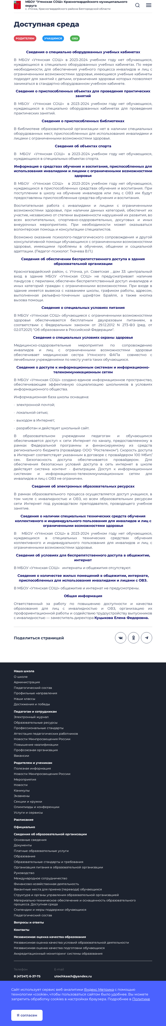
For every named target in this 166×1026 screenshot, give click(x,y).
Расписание (24, 820)
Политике (141, 999)
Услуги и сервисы (28, 812)
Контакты (21, 930)
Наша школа (24, 671)
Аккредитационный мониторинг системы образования (58, 953)
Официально (24, 827)
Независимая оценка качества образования (50, 937)
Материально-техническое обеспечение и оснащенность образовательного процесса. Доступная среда (75, 902)
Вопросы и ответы (29, 922)
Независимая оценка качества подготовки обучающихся (59, 948)
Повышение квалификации (36, 745)
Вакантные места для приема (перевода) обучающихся (58, 889)
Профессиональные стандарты (39, 728)
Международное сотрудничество (40, 878)
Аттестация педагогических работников (46, 734)
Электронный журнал (31, 717)
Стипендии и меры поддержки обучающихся (50, 910)
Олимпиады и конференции (36, 807)
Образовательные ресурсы (35, 723)
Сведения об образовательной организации (50, 834)
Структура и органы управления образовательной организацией (66, 895)
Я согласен (27, 1015)
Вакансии (21, 756)
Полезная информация (32, 768)
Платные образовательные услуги (41, 851)
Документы (23, 845)
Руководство (24, 873)
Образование (24, 856)
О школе (21, 677)
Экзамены (22, 796)
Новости (21, 785)
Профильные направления (35, 693)
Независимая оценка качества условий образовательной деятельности (71, 942)
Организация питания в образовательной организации (58, 867)
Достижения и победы (32, 704)
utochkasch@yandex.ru (73, 976)
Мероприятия (25, 779)
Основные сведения (30, 840)
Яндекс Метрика (99, 990)
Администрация (27, 682)
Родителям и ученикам (33, 763)
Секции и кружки (28, 801)
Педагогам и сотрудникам (35, 711)
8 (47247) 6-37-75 (27, 976)
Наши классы (24, 699)
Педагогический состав (33, 688)
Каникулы (22, 790)
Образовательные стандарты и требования (48, 862)
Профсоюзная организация (36, 750)
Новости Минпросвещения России (42, 739)
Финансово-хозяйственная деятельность (46, 884)
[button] (137, 5)
